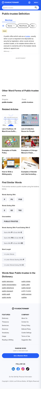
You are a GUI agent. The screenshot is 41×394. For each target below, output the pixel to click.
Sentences (5, 325)
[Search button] (36, 7)
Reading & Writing (7, 340)
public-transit (26, 288)
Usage (4, 336)
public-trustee (11, 221)
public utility (25, 284)
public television (7, 281)
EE (12, 210)
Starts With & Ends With (13, 232)
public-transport (7, 291)
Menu (36, 2)
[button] (29, 2)
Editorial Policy (26, 329)
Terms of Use (25, 336)
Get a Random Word (20, 356)
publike (24, 297)
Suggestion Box (26, 340)
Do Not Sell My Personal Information (20, 377)
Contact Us (24, 322)
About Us (24, 318)
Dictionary (5, 318)
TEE (20, 210)
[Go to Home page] (10, 2)
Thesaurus (5, 322)
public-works (6, 297)
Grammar (5, 329)
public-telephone (8, 288)
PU (12, 199)
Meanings (8, 20)
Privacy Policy (25, 325)
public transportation (9, 284)
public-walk (6, 294)
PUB (20, 199)
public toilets (25, 281)
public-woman (26, 294)
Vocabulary (5, 333)
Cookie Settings (26, 333)
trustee (27, 36)
